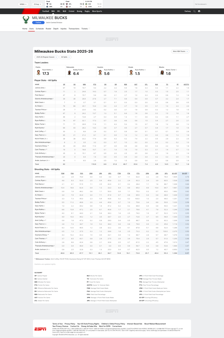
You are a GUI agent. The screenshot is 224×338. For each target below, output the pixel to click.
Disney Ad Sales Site (89, 326)
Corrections (117, 326)
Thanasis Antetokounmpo (44, 157)
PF (177, 84)
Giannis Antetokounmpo (43, 99)
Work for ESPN (104, 326)
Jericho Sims (39, 88)
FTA (128, 173)
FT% (138, 173)
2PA (157, 173)
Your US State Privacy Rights (88, 324)
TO (167, 84)
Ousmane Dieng (41, 146)
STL (146, 84)
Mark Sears (39, 102)
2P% (166, 173)
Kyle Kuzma (39, 128)
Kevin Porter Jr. (40, 139)
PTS (94, 84)
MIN (84, 84)
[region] (122, 124)
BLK (156, 84)
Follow (38, 22)
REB (125, 84)
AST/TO (186, 84)
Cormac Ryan (40, 91)
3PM (90, 173)
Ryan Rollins (39, 120)
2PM (147, 173)
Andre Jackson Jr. (41, 160)
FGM (62, 173)
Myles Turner (39, 124)
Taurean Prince (40, 110)
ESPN (31, 11)
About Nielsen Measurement (155, 324)
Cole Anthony (40, 153)
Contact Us (74, 326)
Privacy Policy (70, 324)
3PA (100, 173)
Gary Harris (39, 117)
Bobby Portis (39, 113)
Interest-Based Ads (134, 324)
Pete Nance (39, 95)
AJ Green (38, 106)
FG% (81, 173)
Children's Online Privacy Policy (113, 324)
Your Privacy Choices (60, 326)
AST (135, 84)
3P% (109, 173)
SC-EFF (174, 173)
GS (74, 84)
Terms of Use (57, 324)
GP (64, 84)
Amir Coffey (39, 131)
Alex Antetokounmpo (42, 142)
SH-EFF (184, 173)
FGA (72, 173)
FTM (119, 173)
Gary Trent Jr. (40, 135)
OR (105, 84)
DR (116, 84)
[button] (194, 11)
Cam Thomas (40, 149)
